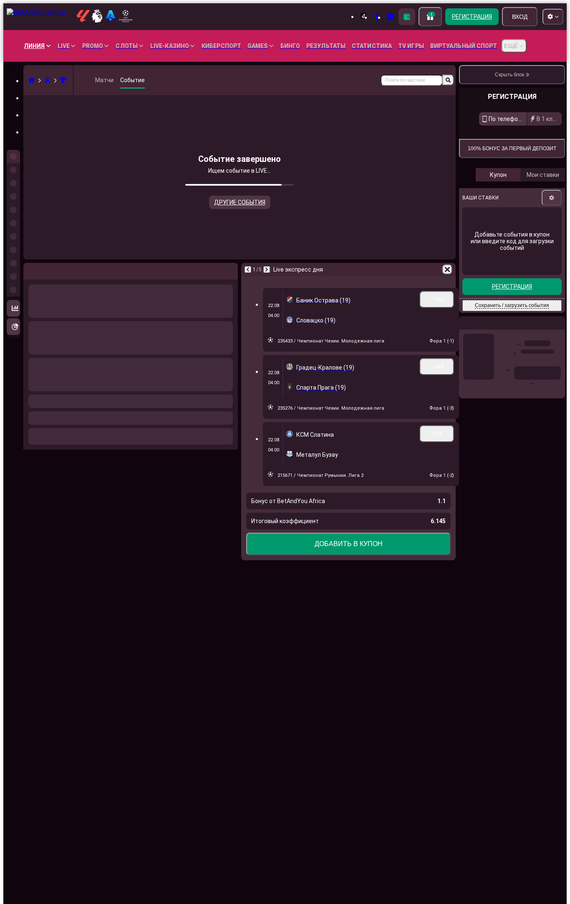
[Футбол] (48, 80)
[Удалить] (229, 269)
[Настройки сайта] (552, 17)
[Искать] (448, 80)
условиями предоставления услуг (501, 249)
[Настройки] (552, 324)
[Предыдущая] (30, 269)
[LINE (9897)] (32, 80)
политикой (549, 249)
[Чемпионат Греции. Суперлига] (63, 80)
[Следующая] (51, 269)
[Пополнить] (406, 16)
